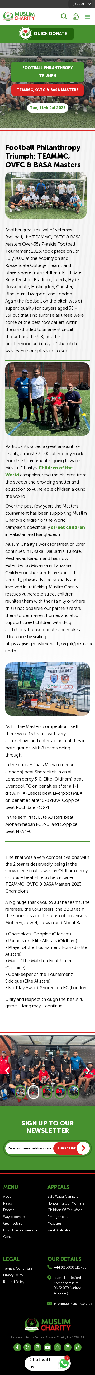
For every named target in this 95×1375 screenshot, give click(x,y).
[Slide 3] (47, 1092)
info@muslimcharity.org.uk (73, 1303)
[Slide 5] (73, 1092)
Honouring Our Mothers (66, 1203)
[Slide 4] (60, 1092)
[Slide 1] (20, 1092)
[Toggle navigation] (87, 16)
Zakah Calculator (60, 1230)
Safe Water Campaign (64, 1196)
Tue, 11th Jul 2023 (47, 108)
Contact (9, 1237)
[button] (7, 1070)
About (7, 1196)
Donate (9, 1210)
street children (68, 527)
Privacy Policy (13, 1275)
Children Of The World (65, 1210)
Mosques (54, 1223)
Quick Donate (50, 33)
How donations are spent (22, 1230)
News (7, 1203)
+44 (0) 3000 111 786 (70, 1267)
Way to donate (14, 1217)
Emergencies (58, 1217)
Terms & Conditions (17, 1268)
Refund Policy (13, 1282)
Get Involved (13, 1223)
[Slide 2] (33, 1092)
